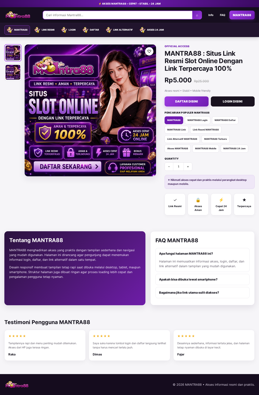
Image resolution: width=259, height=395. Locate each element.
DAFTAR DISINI (186, 101)
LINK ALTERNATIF (123, 29)
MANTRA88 (242, 15)
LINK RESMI (48, 29)
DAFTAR (94, 29)
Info (210, 15)
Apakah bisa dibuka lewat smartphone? (188, 279)
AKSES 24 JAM (155, 29)
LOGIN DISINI (233, 101)
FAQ (222, 15)
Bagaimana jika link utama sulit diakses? (189, 292)
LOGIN (72, 29)
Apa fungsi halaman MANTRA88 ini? (186, 253)
